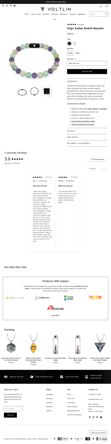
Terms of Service (42, 439)
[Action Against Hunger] (69, 297)
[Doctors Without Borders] (55, 307)
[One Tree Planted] (42, 297)
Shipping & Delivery (73, 411)
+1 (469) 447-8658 (94, 394)
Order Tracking (72, 407)
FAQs (69, 394)
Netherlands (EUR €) (98, 433)
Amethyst (103, 109)
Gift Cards (70, 398)
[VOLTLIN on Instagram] (7, 6)
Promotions (71, 402)
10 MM (77, 53)
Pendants (49, 402)
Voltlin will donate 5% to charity (82, 124)
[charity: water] (16, 297)
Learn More (55, 315)
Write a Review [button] (99, 159)
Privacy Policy (31, 439)
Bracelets (49, 398)
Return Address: (93, 404)
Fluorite (95, 109)
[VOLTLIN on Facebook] (3, 6)
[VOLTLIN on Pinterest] (10, 6)
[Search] (106, 14)
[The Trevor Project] (95, 297)
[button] (54, 19)
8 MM (70, 53)
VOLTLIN (12, 439)
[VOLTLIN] (55, 9)
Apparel (48, 411)
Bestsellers (49, 394)
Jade (90, 109)
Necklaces (49, 407)
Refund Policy (21, 439)
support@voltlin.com (95, 399)
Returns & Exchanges (74, 415)
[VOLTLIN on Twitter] (14, 6)
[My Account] (100, 6)
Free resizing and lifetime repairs (83, 121)
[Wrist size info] (75, 59)
